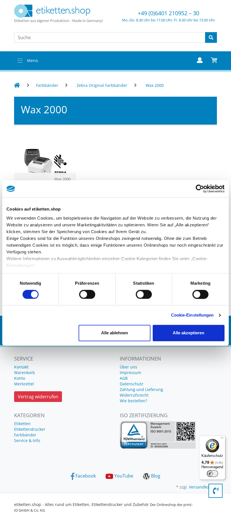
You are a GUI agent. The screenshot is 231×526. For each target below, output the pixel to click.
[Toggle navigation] (20, 61)
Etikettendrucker (29, 429)
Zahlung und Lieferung (141, 389)
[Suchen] (211, 37)
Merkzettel (24, 383)
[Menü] (222, 439)
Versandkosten (203, 487)
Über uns (128, 367)
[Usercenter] (199, 61)
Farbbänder (25, 434)
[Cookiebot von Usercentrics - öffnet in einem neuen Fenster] (200, 188)
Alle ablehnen (114, 333)
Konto (19, 378)
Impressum (130, 372)
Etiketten (22, 423)
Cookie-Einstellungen (192, 315)
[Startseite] (17, 85)
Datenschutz (131, 383)
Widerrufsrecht (134, 395)
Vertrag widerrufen (38, 397)
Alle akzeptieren (188, 333)
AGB (124, 378)
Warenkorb (24, 372)
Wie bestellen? (133, 400)
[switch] (87, 294)
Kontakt (21, 367)
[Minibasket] (214, 61)
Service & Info (27, 440)
